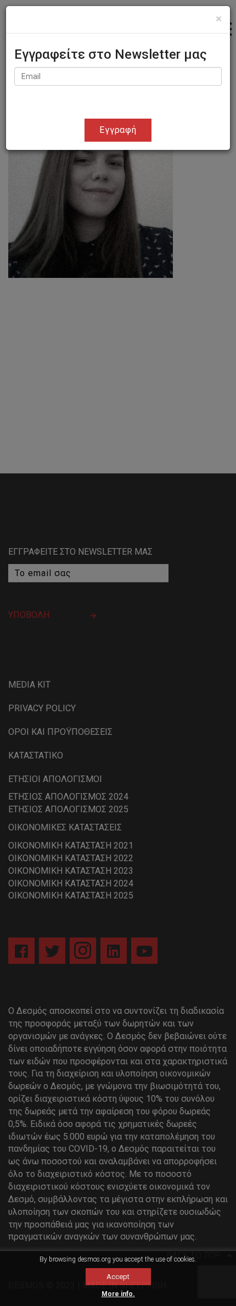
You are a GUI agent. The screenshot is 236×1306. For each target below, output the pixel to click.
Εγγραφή (118, 130)
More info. (118, 1294)
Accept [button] (118, 1276)
